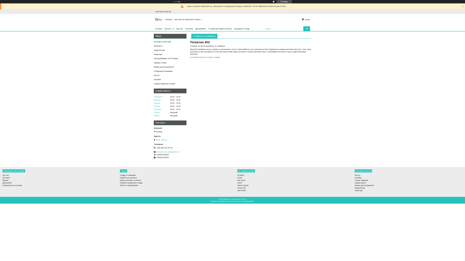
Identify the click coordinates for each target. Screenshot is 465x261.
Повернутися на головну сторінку (206, 57)
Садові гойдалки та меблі (164, 84)
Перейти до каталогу (128, 178)
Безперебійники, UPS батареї (166, 58)
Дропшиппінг (200, 29)
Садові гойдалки (361, 180)
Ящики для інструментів (164, 67)
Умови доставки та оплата (130, 180)
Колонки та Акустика (162, 42)
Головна (158, 29)
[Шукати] (306, 28)
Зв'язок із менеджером (129, 185)
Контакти (189, 29)
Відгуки (5, 180)
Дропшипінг (7, 183)
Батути (157, 75)
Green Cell (241, 188)
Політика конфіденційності (245, 201)
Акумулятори (159, 50)
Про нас (179, 29)
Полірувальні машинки (163, 71)
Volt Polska (241, 190)
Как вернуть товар (241, 29)
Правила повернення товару (131, 183)
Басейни (157, 79)
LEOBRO (240, 175)
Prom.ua (244, 199)
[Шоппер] (158, 19)
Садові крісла (360, 183)
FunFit (239, 178)
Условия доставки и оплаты (220, 29)
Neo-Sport (241, 180)
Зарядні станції (160, 63)
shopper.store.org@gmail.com (167, 152)
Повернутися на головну (12, 185)
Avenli (239, 183)
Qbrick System (242, 185)
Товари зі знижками (128, 175)
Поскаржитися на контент (226, 201)
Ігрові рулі (158, 46)
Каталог (168, 29)
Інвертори (158, 54)
